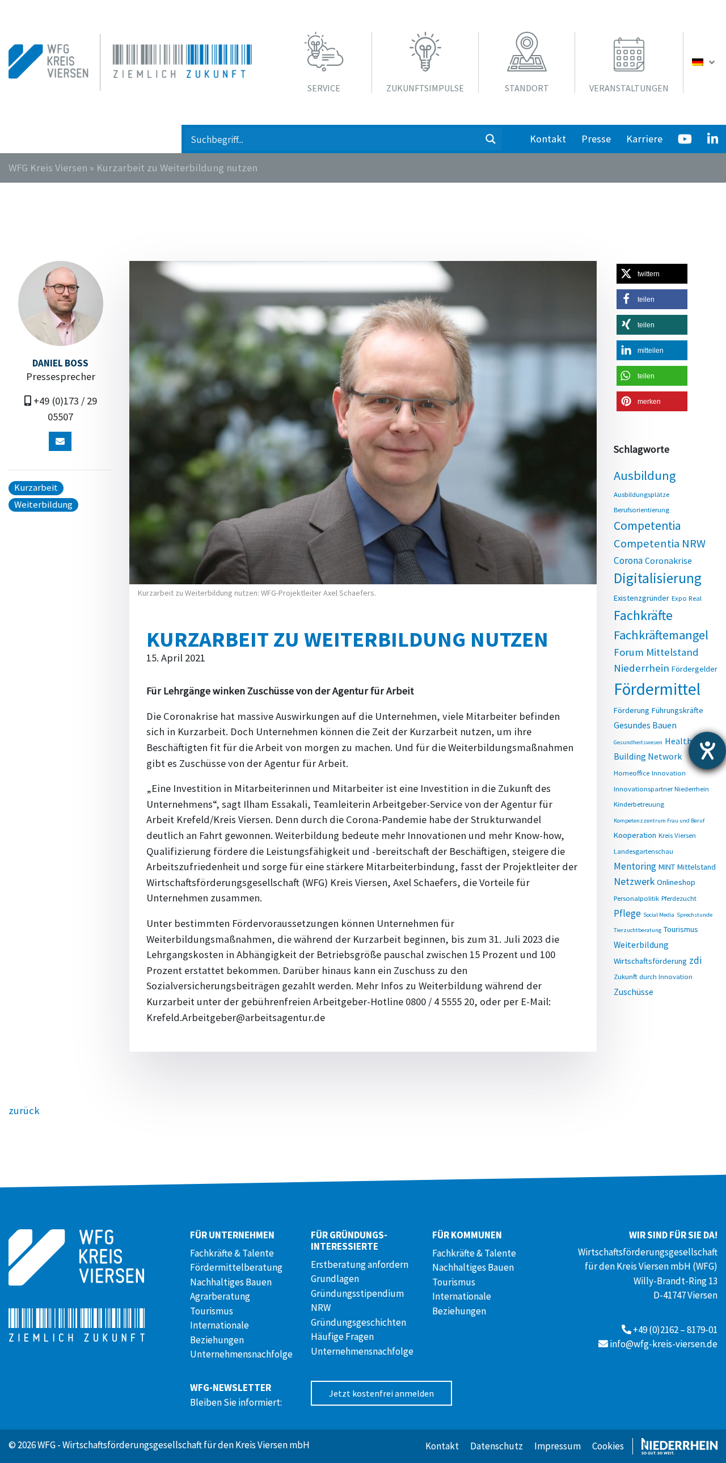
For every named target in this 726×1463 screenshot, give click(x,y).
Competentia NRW (660, 543)
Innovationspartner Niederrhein (661, 788)
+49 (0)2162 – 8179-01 (675, 1329)
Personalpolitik (636, 898)
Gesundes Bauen (645, 725)
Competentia (647, 525)
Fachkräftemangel (661, 635)
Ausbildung (645, 475)
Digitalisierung (658, 578)
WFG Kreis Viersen (48, 167)
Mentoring (635, 866)
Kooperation (635, 835)
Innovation (669, 772)
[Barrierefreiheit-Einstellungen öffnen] (707, 750)
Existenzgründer (641, 598)
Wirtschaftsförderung (650, 961)
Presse (596, 138)
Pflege (627, 913)
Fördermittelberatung (236, 1267)
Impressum (557, 1446)
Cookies (608, 1446)
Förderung (631, 710)
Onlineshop (676, 882)
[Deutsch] (704, 62)
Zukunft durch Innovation (653, 976)
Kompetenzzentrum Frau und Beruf (659, 820)
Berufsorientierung (641, 509)
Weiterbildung (641, 944)
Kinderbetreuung (639, 803)
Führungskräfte (677, 710)
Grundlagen (335, 1278)
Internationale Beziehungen (219, 1332)
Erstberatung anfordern (359, 1264)
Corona (628, 560)
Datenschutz (496, 1446)
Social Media (658, 914)
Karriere (644, 138)
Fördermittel (657, 688)
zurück (24, 1110)
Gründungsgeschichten (358, 1322)
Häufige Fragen (342, 1336)
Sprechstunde (694, 914)
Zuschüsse (633, 991)
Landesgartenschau (643, 850)
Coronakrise (668, 560)
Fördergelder (694, 669)
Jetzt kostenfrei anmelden (381, 1393)
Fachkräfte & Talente (232, 1253)
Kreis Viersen (677, 835)
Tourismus (681, 929)
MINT (667, 867)
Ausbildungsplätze (641, 494)
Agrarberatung (220, 1296)
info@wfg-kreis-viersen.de (663, 1344)
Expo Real (687, 597)
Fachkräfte (643, 615)
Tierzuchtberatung (637, 930)
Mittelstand (696, 867)
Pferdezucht (679, 898)
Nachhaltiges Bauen (231, 1282)
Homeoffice (631, 772)
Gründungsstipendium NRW (357, 1300)
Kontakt (548, 138)
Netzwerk (634, 881)
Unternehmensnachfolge (241, 1354)
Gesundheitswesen (638, 742)
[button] (652, 274)
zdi (695, 960)
